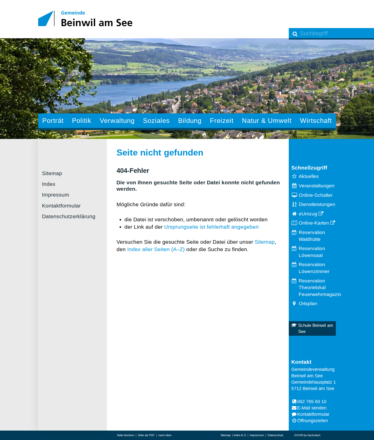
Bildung (190, 120)
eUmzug (308, 213)
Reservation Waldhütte (312, 236)
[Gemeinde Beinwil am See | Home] (85, 18)
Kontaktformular (61, 206)
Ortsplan (308, 303)
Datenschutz (275, 435)
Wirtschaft (316, 120)
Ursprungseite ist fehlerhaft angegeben (211, 227)
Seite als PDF (146, 435)
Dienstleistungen (317, 204)
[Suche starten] (295, 34)
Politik (81, 120)
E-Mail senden (311, 407)
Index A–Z (240, 435)
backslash (314, 435)
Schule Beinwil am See (315, 328)
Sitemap (52, 173)
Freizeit (222, 120)
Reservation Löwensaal (312, 252)
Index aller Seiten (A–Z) (156, 249)
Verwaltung (117, 120)
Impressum (55, 195)
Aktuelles (309, 176)
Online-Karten (314, 223)
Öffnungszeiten (312, 420)
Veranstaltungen (317, 185)
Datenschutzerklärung (68, 216)
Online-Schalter (316, 195)
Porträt (53, 120)
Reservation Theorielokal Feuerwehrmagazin (317, 287)
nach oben (165, 435)
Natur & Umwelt (267, 120)
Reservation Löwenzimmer (314, 268)
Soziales (156, 120)
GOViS (298, 435)
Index (48, 184)
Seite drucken (125, 435)
